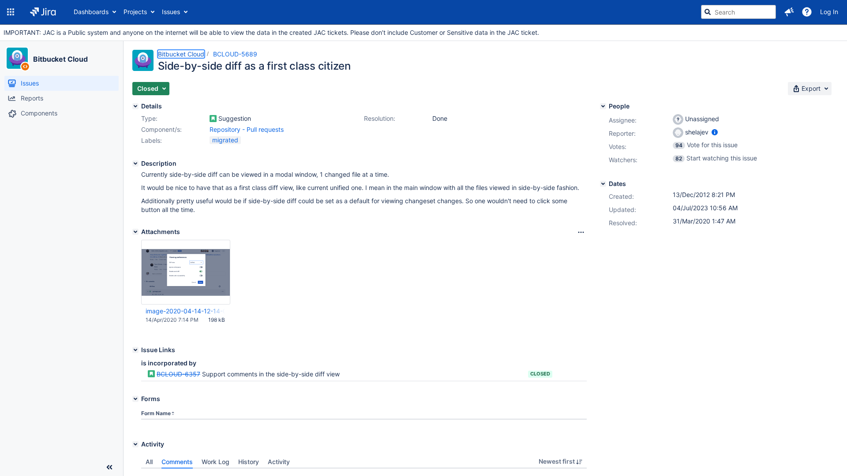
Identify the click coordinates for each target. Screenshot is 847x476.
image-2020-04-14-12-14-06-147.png (185, 311)
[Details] (135, 106)
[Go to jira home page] (43, 12)
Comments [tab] (177, 461)
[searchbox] (738, 12)
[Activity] (135, 444)
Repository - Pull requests (247, 129)
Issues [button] (171, 11)
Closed (540, 374)
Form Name (156, 413)
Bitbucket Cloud (60, 59)
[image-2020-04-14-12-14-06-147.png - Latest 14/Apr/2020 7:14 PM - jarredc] (186, 272)
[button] (10, 12)
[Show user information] (714, 132)
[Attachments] (135, 232)
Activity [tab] (279, 461)
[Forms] (135, 399)
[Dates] (603, 184)
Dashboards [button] (91, 11)
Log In (829, 11)
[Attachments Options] (581, 232)
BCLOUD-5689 (235, 54)
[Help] (807, 12)
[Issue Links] (135, 350)
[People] (603, 106)
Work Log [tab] (215, 461)
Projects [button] (135, 11)
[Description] (135, 163)
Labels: (151, 140)
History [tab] (248, 461)
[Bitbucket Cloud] (17, 58)
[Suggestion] (213, 118)
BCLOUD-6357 (178, 374)
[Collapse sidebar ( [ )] (109, 467)
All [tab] (149, 461)
